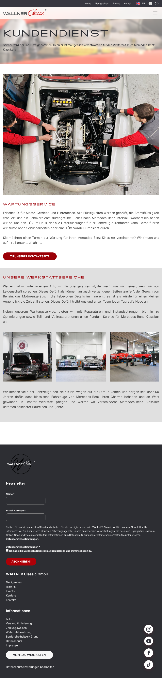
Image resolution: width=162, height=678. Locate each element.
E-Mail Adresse (16, 510)
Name (10, 493)
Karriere (11, 595)
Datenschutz (14, 641)
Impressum (13, 645)
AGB (8, 619)
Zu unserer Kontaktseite (30, 256)
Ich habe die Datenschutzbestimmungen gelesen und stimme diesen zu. (50, 550)
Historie (11, 586)
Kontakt (128, 3)
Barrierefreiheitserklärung (22, 636)
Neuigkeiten (101, 3)
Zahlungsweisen (16, 627)
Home (88, 3)
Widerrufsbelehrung (18, 632)
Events (116, 3)
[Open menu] (155, 13)
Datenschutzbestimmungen (22, 538)
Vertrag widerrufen (29, 654)
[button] (6, 356)
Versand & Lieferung (19, 623)
